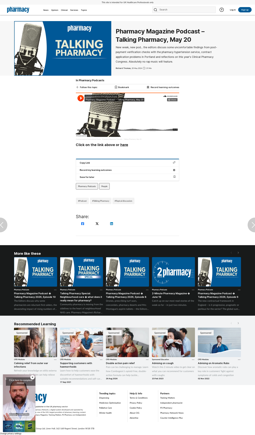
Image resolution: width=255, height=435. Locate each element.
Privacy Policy (136, 403)
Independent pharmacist (171, 403)
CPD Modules (19, 359)
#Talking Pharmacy (100, 201)
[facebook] (83, 224)
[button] (238, 253)
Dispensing (104, 398)
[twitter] (97, 224)
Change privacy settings (10, 433)
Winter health (105, 413)
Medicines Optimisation (110, 403)
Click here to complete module (20, 381)
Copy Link (85, 163)
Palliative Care (105, 408)
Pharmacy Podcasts (87, 186)
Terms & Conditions (139, 398)
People (104, 186)
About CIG (134, 413)
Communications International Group (88, 139)
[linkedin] (111, 224)
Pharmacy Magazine (40, 415)
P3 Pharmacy (67, 415)
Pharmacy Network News (172, 413)
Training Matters (55, 415)
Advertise (134, 418)
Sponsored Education (160, 359)
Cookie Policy (136, 408)
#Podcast (82, 201)
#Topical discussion (123, 201)
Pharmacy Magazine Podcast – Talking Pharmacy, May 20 (122, 139)
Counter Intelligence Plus (171, 418)
